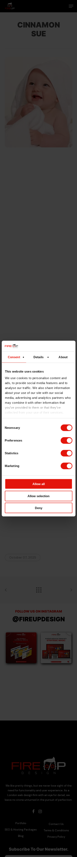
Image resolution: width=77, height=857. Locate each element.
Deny (38, 508)
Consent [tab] (14, 357)
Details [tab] (38, 357)
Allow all (38, 484)
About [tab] (63, 357)
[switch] (66, 440)
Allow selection (38, 496)
